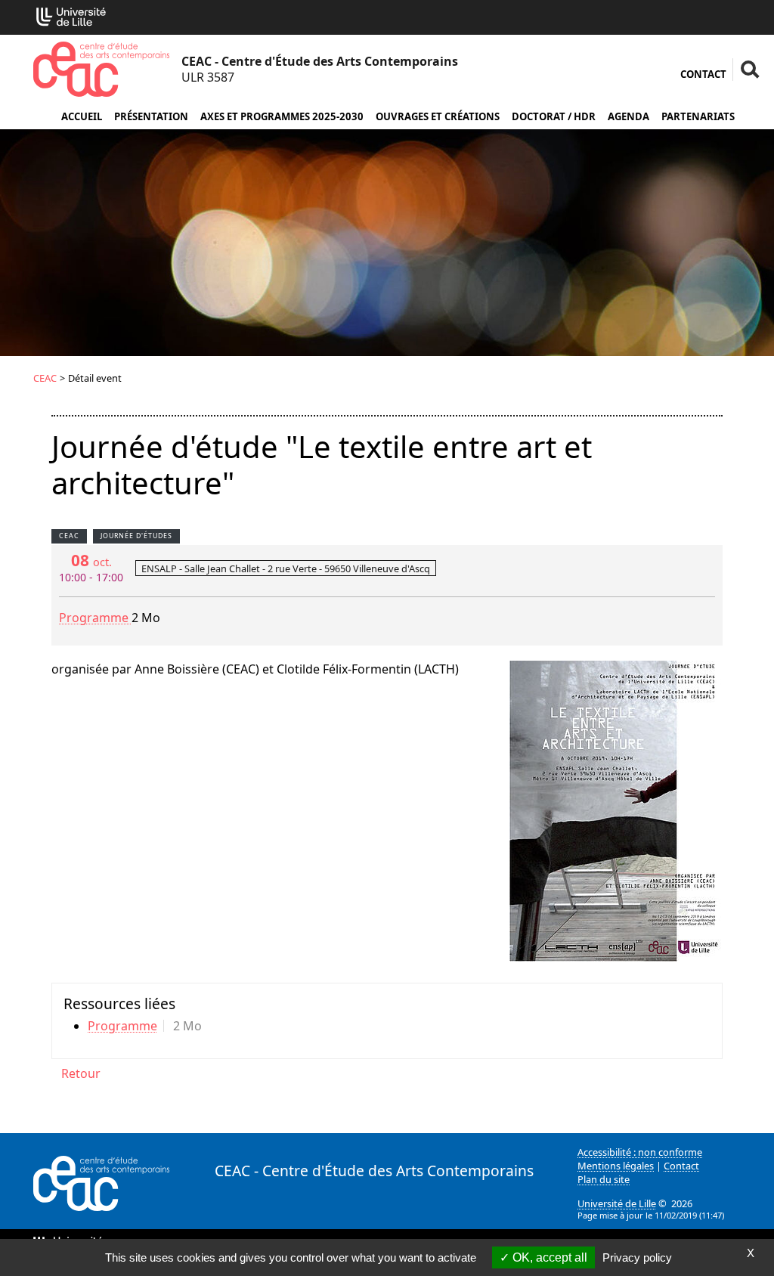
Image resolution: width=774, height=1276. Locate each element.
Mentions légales (615, 1165)
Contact (703, 74)
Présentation (151, 116)
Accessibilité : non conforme (639, 1152)
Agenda (628, 116)
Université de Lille (616, 1203)
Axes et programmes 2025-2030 (282, 116)
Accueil (81, 116)
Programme (95, 617)
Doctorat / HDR (554, 116)
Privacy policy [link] (637, 1257)
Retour (81, 1073)
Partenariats (698, 116)
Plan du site (603, 1179)
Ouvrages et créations (438, 116)
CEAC (45, 378)
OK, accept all (548, 1257)
